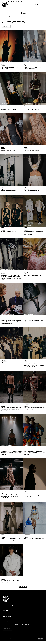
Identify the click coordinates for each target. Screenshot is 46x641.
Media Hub (28, 605)
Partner (14, 22)
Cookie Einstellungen (5, 638)
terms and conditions (26, 624)
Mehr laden (23, 586)
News (23, 22)
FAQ (12, 605)
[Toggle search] (38, 4)
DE (35, 4)
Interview (18, 22)
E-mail (5, 620)
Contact (17, 605)
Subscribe (7, 629)
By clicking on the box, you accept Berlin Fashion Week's (17, 624)
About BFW (6, 605)
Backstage (9, 22)
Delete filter (6, 26)
